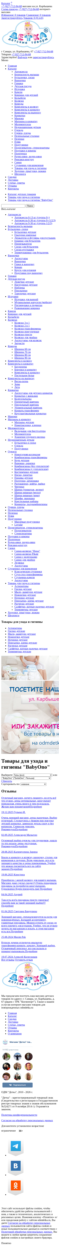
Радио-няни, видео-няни (28, 156)
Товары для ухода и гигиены (30, 168)
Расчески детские (24, 603)
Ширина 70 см (22, 352)
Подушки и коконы (25, 150)
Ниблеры (19, 287)
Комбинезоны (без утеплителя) (31, 466)
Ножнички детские (25, 595)
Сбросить (6, 781)
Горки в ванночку (24, 264)
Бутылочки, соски (24, 77)
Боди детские (21, 460)
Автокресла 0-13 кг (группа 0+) (32, 217)
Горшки (18, 83)
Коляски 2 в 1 (22, 325)
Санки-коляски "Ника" (27, 551)
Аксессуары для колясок (28, 340)
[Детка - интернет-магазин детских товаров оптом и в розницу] (27, 48)
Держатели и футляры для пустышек (35, 238)
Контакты (13, 188)
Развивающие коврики (27, 308)
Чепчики (19, 486)
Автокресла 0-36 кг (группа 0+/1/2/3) (35, 220)
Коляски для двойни (25, 337)
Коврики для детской (26, 95)
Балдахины (20, 366)
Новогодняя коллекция (27, 454)
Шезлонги (20, 174)
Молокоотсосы (22, 124)
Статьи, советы (16, 182)
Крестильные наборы (26, 501)
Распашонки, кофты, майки (29, 483)
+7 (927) (11, 6)
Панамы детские (23, 478)
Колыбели (20, 98)
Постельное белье (24, 375)
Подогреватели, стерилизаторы (31, 147)
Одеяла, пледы (22, 133)
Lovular (18, 524)
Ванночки (20, 80)
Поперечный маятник (26, 401)
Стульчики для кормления (28, 165)
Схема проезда (9, 9)
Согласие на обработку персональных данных (27, 1120)
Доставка (13, 180)
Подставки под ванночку (28, 273)
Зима (17, 384)
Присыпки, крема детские (29, 600)
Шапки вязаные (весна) (27, 492)
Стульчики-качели (24, 577)
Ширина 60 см (22, 349)
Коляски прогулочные (26, 331)
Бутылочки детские (25, 232)
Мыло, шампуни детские (28, 592)
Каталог (5, 3)
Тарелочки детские (25, 293)
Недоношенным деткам (27, 127)
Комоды (18, 103)
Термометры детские (26, 609)
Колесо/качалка (22, 399)
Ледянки (19, 562)
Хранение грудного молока (29, 437)
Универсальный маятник (28, 407)
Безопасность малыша (26, 74)
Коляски (19, 100)
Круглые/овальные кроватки (30, 413)
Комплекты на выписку (27, 112)
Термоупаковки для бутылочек (31, 252)
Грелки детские (23, 589)
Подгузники (21, 144)
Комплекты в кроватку (27, 109)
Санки (18, 162)
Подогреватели (22, 530)
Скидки (12, 177)
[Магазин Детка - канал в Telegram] (16, 1155)
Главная (12, 65)
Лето (17, 387)
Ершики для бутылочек (27, 240)
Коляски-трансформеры (27, 328)
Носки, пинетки (23, 475)
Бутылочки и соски (25, 442)
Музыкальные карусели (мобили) (33, 302)
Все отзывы (7, 959)
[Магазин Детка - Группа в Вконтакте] (15, 1174)
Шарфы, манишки (24, 498)
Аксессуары (21, 258)
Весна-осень (21, 381)
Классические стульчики (28, 571)
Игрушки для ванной (26, 299)
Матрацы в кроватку (26, 121)
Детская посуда (22, 86)
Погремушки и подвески (28, 305)
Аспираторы (21, 586)
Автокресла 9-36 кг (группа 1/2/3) (33, 223)
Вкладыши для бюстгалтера (30, 431)
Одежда (18, 130)
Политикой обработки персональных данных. (27, 1231)
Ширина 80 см (22, 355)
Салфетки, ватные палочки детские (34, 606)
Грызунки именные (25, 235)
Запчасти (19, 343)
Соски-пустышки (24, 249)
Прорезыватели (23, 243)
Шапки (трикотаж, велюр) (29, 489)
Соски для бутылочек (26, 246)
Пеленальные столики (26, 136)
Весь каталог (8, 209)
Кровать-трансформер (26, 410)
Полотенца (20, 153)
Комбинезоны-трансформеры (30, 457)
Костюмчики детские (26, 472)
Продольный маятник (26, 404)
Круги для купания (25, 270)
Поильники (20, 290)
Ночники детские (24, 597)
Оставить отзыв (24, 959)
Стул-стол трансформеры (28, 574)
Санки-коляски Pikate (26, 554)
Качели (18, 92)
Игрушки (19, 89)
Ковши (18, 267)
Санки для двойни (24, 559)
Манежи (19, 118)
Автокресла (21, 71)
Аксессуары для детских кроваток (33, 393)
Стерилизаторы (23, 533)
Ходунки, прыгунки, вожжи (30, 171)
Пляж (17, 141)
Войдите (22, 57)
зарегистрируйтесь (43, 57)
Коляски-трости (23, 334)
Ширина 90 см (22, 358)
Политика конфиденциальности (19, 1114)
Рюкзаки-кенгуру (24, 159)
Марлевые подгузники (27, 521)
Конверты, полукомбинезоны (30, 504)
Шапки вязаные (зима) (27, 495)
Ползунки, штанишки (26, 480)
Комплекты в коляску (26, 106)
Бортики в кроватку (25, 369)
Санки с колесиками (25, 557)
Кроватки (19, 115)
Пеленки (19, 139)
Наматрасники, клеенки (27, 425)
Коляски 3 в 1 (22, 322)
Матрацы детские (24, 422)
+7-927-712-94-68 (43, 51)
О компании (15, 1033)
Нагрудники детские (26, 284)
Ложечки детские (24, 281)
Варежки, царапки (24, 463)
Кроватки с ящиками (26, 396)
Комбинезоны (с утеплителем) (31, 469)
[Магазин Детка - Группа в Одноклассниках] (15, 1194)
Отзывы (12, 185)
